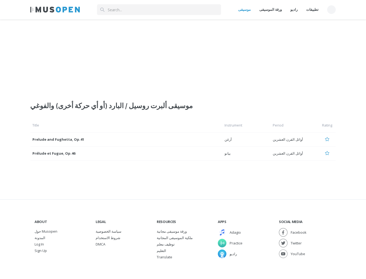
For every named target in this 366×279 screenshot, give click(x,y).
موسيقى (244, 9)
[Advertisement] (183, 57)
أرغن (228, 139)
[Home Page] (55, 10)
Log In (39, 244)
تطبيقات (312, 9)
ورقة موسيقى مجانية (172, 231)
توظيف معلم (166, 244)
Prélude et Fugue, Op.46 (53, 153)
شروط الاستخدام (108, 237)
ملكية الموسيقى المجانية (175, 237)
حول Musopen (46, 231)
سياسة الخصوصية (108, 231)
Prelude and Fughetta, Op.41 (58, 139)
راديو (294, 9)
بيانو (228, 153)
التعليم (161, 250)
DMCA (100, 244)
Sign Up (41, 250)
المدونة (40, 237)
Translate (164, 257)
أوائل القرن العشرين (288, 139)
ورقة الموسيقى (270, 9)
